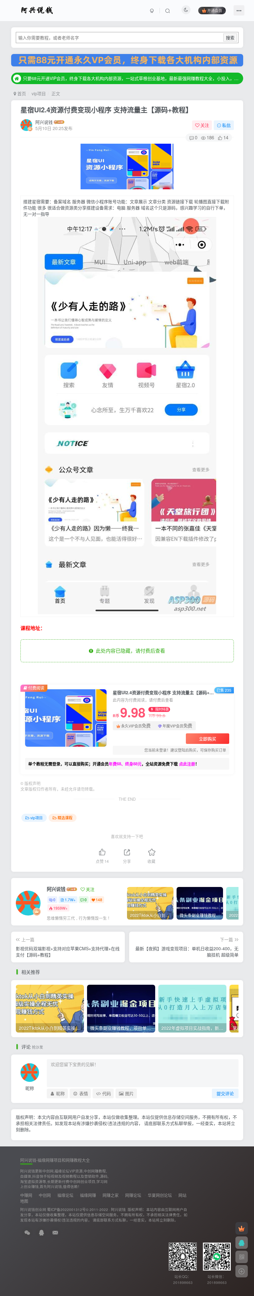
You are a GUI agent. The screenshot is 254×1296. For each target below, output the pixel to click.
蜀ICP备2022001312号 (66, 1209)
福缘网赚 (88, 1195)
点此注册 (187, 764)
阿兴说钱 (44, 122)
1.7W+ (70, 899)
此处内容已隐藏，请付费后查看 (129, 650)
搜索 (230, 37)
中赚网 (26, 1195)
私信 (226, 125)
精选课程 (65, 817)
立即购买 (207, 739)
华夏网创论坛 (160, 1195)
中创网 (45, 1195)
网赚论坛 (133, 1195)
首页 (21, 93)
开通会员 (214, 10)
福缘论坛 (65, 1195)
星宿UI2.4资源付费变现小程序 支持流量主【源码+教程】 (106, 110)
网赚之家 (111, 1195)
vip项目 (39, 93)
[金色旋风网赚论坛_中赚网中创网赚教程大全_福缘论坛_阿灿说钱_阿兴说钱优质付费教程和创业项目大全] (37, 10)
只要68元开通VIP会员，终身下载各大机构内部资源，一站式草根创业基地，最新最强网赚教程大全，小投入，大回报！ (132, 78)
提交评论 (225, 1093)
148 (99, 899)
